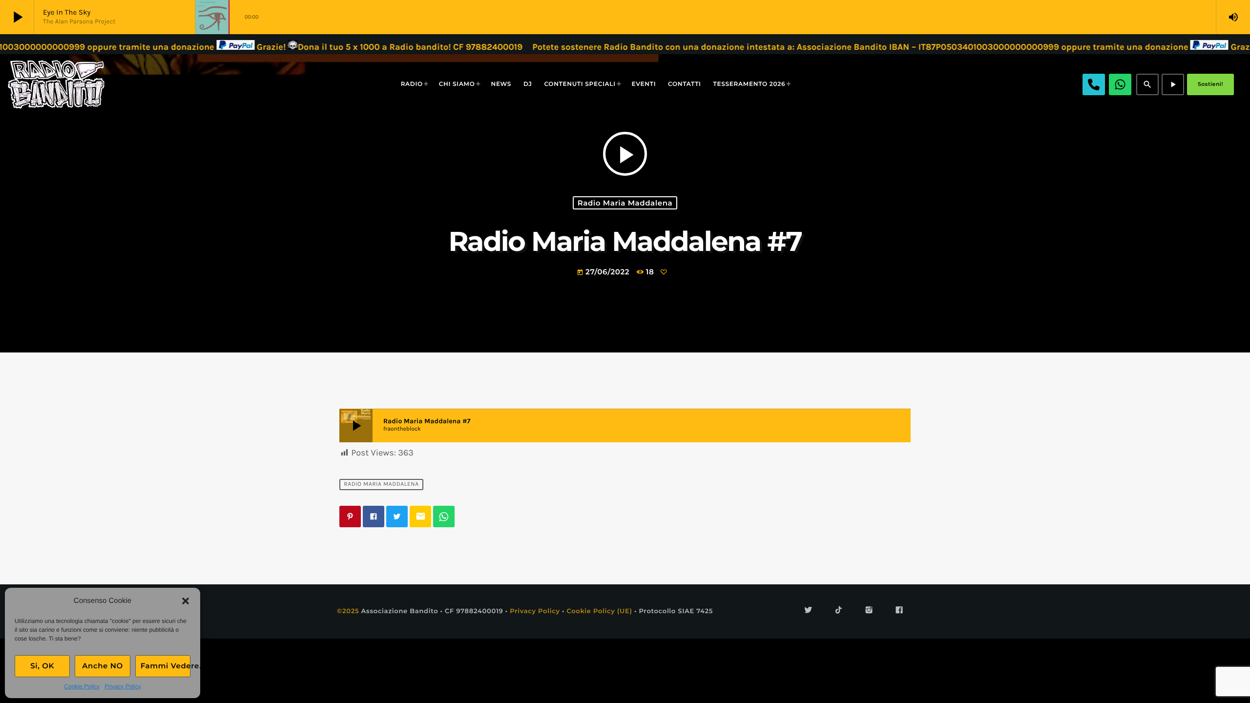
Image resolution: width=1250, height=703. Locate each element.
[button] (185, 601)
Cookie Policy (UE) (599, 611)
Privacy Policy (122, 686)
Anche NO (102, 665)
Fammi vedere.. (165, 665)
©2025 (348, 611)
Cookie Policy (82, 686)
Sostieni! (1210, 84)
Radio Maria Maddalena (625, 202)
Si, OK (42, 665)
